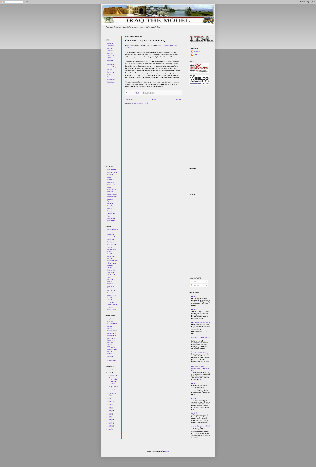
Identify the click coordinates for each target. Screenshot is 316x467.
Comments (195, 285)
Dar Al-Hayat (111, 72)
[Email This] (144, 93)
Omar (195, 54)
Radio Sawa (111, 82)
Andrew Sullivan (112, 237)
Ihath (109, 187)
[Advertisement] (113, 124)
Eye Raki (110, 175)
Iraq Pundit (110, 203)
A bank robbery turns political (200, 426)
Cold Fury (110, 247)
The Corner (111, 302)
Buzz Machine (111, 244)
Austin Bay (110, 239)
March (111, 404)
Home (154, 99)
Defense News (112, 331)
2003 (109, 429)
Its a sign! (194, 398)
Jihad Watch (111, 275)
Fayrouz (109, 177)
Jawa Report (111, 272)
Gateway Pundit (112, 260)
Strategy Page (111, 360)
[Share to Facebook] (151, 93)
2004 (109, 426)
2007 (109, 417)
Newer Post (129, 99)
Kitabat (109, 211)
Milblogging (111, 347)
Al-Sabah (110, 53)
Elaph (109, 74)
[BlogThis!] (146, 93)
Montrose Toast (112, 349)
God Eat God (111, 180)
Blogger (166, 451)
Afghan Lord (111, 234)
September (112, 393)
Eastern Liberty (112, 172)
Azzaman (110, 69)
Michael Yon (111, 290)
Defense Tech (111, 336)
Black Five (110, 321)
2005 (109, 423)
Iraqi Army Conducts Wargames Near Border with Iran (200, 368)
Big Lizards (110, 242)
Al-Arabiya (110, 46)
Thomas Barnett (112, 305)
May (110, 398)
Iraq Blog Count (112, 196)
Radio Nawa (111, 79)
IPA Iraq (109, 77)
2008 (109, 414)
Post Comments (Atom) (141, 103)
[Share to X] (149, 93)
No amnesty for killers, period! (200, 322)
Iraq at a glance (112, 194)
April (111, 401)
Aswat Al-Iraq (111, 67)
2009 (109, 411)
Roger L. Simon (112, 295)
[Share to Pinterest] (153, 93)
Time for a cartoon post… (199, 352)
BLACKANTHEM (112, 324)
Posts (194, 281)
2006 (109, 420)
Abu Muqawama (112, 229)
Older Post (178, 99)
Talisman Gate (111, 213)
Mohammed (197, 51)
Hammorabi (110, 182)
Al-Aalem (110, 43)
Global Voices (111, 263)
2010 (109, 408)
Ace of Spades (111, 232)
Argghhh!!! (110, 319)
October (112, 375)
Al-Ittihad (110, 48)
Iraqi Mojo (110, 206)
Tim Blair (110, 307)
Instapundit (111, 270)
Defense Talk (111, 333)
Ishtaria (109, 208)
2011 (109, 373)
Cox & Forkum (111, 254)
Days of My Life (112, 169)
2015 (109, 370)
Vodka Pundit (111, 310)
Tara (108, 216)
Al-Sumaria (110, 64)
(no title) (194, 296)
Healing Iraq (111, 185)
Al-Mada (110, 51)
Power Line (110, 293)
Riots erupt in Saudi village (113, 388)
